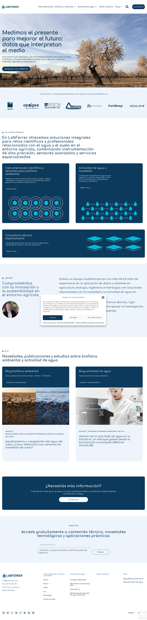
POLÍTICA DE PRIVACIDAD (65, 322)
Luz (44, 591)
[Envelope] (33, 612)
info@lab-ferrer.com (10, 581)
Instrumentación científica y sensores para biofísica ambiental (24, 171)
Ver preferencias (94, 317)
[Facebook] (16, 612)
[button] (103, 297)
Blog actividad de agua (95, 371)
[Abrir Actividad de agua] (96, 6)
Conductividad (49, 599)
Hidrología (47, 595)
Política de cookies (49, 322)
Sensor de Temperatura (36, 434)
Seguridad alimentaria (106, 431)
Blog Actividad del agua (133, 582)
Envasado (92, 431)
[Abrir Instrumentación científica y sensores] (74, 6)
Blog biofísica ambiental (22, 371)
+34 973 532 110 (11, 584)
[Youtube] (7, 612)
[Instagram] (20, 612)
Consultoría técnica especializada (18, 237)
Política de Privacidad (72, 550)
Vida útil (120, 431)
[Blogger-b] (24, 612)
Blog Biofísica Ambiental (133, 579)
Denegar (73, 317)
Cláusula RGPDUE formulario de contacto (89, 322)
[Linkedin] (3, 612)
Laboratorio (75, 589)
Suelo (45, 580)
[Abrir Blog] (121, 6)
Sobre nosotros (103, 574)
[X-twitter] (12, 612)
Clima (45, 587)
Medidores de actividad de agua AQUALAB (79, 594)
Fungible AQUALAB (78, 580)
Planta (45, 584)
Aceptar (52, 317)
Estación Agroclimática (15, 434)
